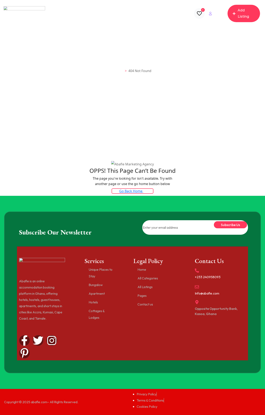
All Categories (93, 13)
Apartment (97, 293)
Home (72, 13)
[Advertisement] (132, 130)
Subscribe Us (230, 225)
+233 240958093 (207, 277)
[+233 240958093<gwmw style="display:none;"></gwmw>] (197, 270)
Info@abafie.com (207, 293)
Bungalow (96, 285)
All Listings (117, 13)
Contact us (163, 13)
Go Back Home (131, 191)
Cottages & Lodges (97, 314)
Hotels (93, 302)
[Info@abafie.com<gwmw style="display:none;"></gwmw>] (197, 287)
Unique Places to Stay (100, 272)
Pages (140, 13)
